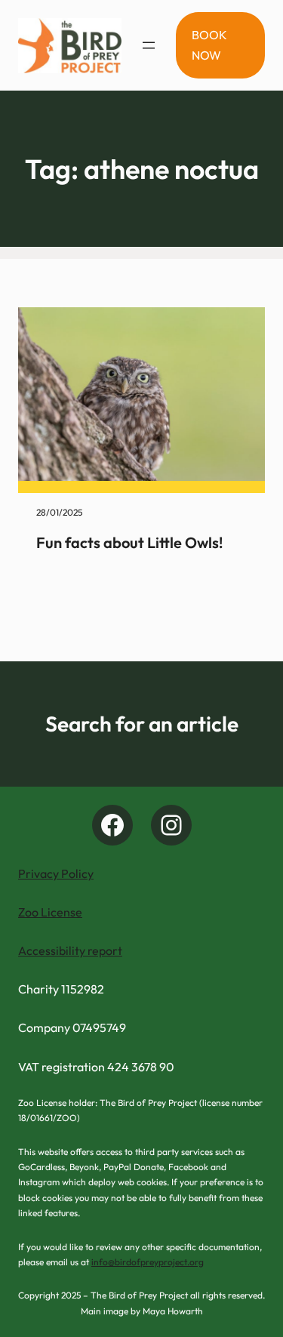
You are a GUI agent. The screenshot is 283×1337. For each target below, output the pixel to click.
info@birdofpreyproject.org (147, 1262)
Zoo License (50, 912)
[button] (220, 45)
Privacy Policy (56, 873)
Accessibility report (70, 950)
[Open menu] (149, 45)
